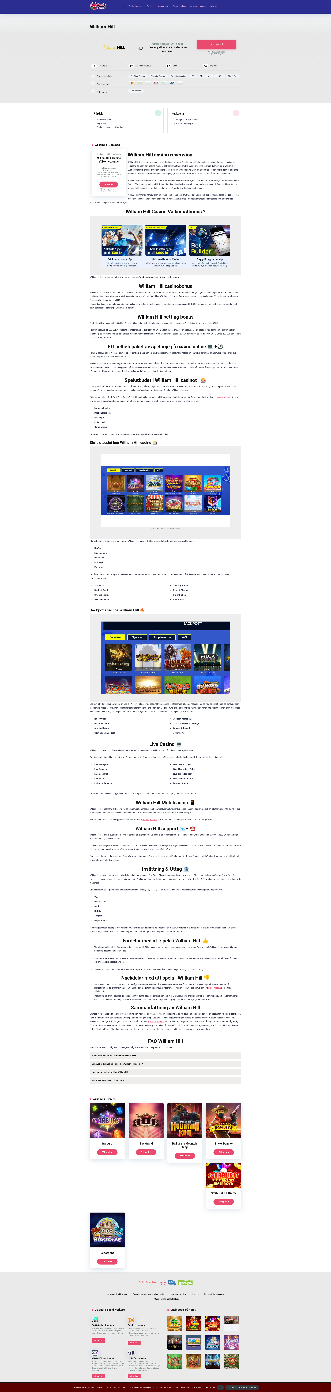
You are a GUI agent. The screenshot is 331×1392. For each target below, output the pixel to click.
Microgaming (205, 76)
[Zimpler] (180, 83)
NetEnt (220, 76)
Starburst (107, 1143)
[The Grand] (146, 1137)
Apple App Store (149, 819)
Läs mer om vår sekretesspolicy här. (242, 1387)
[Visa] (172, 83)
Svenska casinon (198, 6)
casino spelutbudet (222, 397)
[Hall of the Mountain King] (184, 1137)
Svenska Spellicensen (117, 1294)
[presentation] (246, 75)
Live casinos (136, 91)
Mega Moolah (214, 988)
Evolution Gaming (178, 76)
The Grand (146, 1143)
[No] (327, 1387)
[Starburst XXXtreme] (223, 1187)
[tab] (165, 1055)
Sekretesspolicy (178, 1294)
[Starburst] (107, 1137)
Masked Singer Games (103, 1358)
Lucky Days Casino (137, 1358)
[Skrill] (156, 83)
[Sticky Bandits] (223, 1137)
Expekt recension (136, 1325)
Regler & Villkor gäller (216, 54)
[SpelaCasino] (98, 6)
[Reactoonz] (107, 1247)
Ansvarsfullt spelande (214, 1294)
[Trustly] (164, 83)
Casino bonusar (136, 6)
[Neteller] (140, 83)
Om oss (195, 1294)
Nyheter (213, 6)
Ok (220, 1387)
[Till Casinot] (114, 51)
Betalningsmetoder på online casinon (149, 1294)
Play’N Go (232, 76)
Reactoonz (107, 1253)
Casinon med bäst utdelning (166, 1299)
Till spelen (107, 1152)
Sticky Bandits (224, 1143)
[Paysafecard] (148, 83)
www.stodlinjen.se (218, 52)
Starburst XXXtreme (224, 1193)
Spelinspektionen (156, 1021)
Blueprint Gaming (158, 76)
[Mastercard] (132, 83)
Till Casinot (216, 44)
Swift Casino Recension (103, 1325)
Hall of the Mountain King (185, 1145)
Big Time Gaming (138, 76)
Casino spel (163, 6)
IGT (192, 76)
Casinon (150, 6)
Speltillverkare (179, 6)
